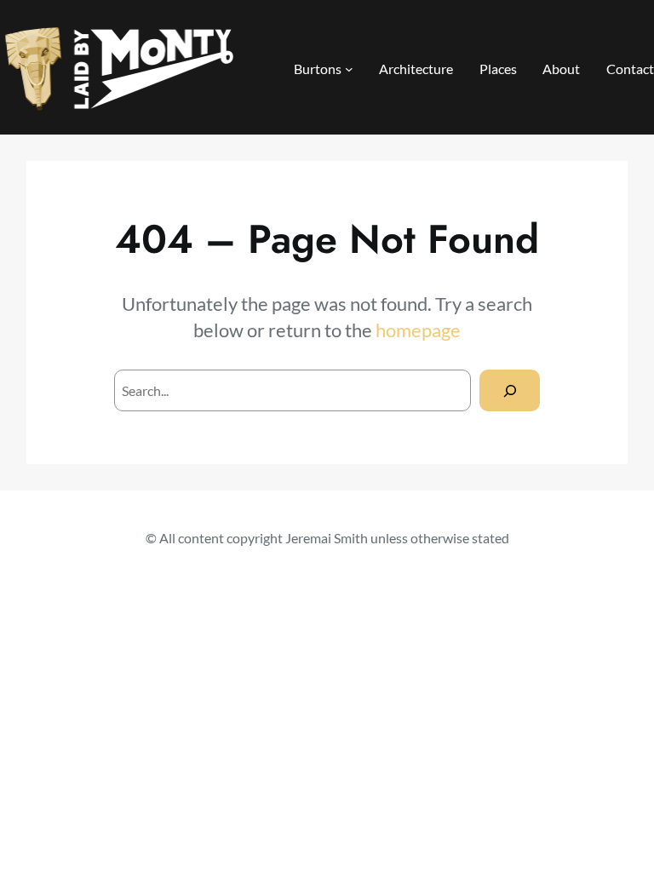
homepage (418, 329)
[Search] (509, 390)
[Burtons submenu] (349, 69)
